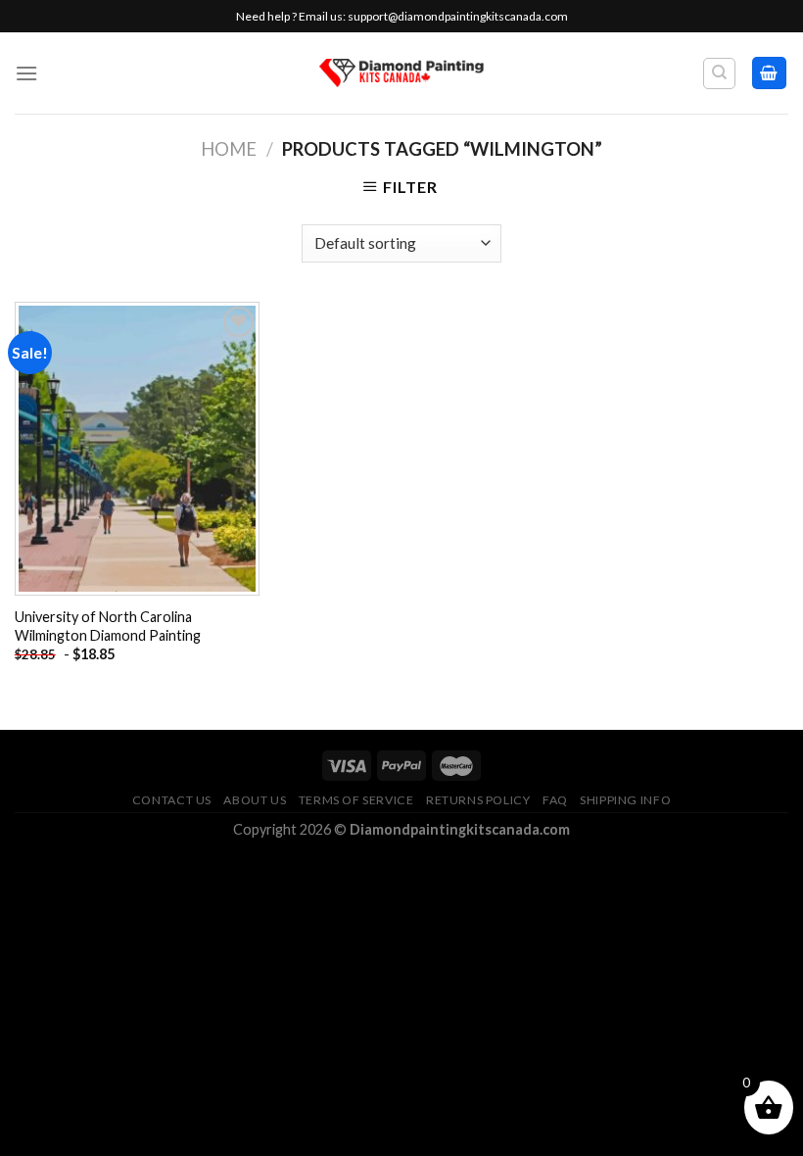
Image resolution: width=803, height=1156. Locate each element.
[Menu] (26, 73)
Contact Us (172, 800)
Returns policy (478, 800)
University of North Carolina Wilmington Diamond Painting (108, 626)
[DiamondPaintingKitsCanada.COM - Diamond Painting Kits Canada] (402, 73)
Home (229, 149)
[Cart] (769, 73)
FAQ (555, 800)
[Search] (719, 73)
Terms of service (356, 800)
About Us (254, 800)
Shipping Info (625, 800)
